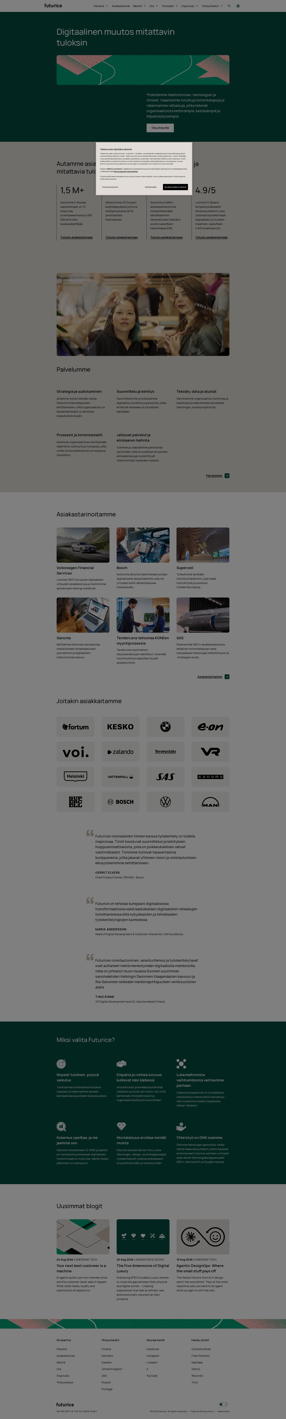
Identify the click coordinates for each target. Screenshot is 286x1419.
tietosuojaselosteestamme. (126, 171)
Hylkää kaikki (150, 187)
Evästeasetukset (110, 187)
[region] (144, 168)
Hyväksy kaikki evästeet (175, 187)
